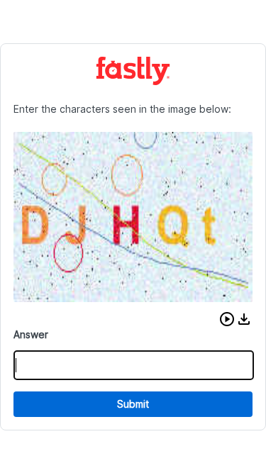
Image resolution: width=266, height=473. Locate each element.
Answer (30, 334)
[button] (226, 319)
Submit (133, 404)
